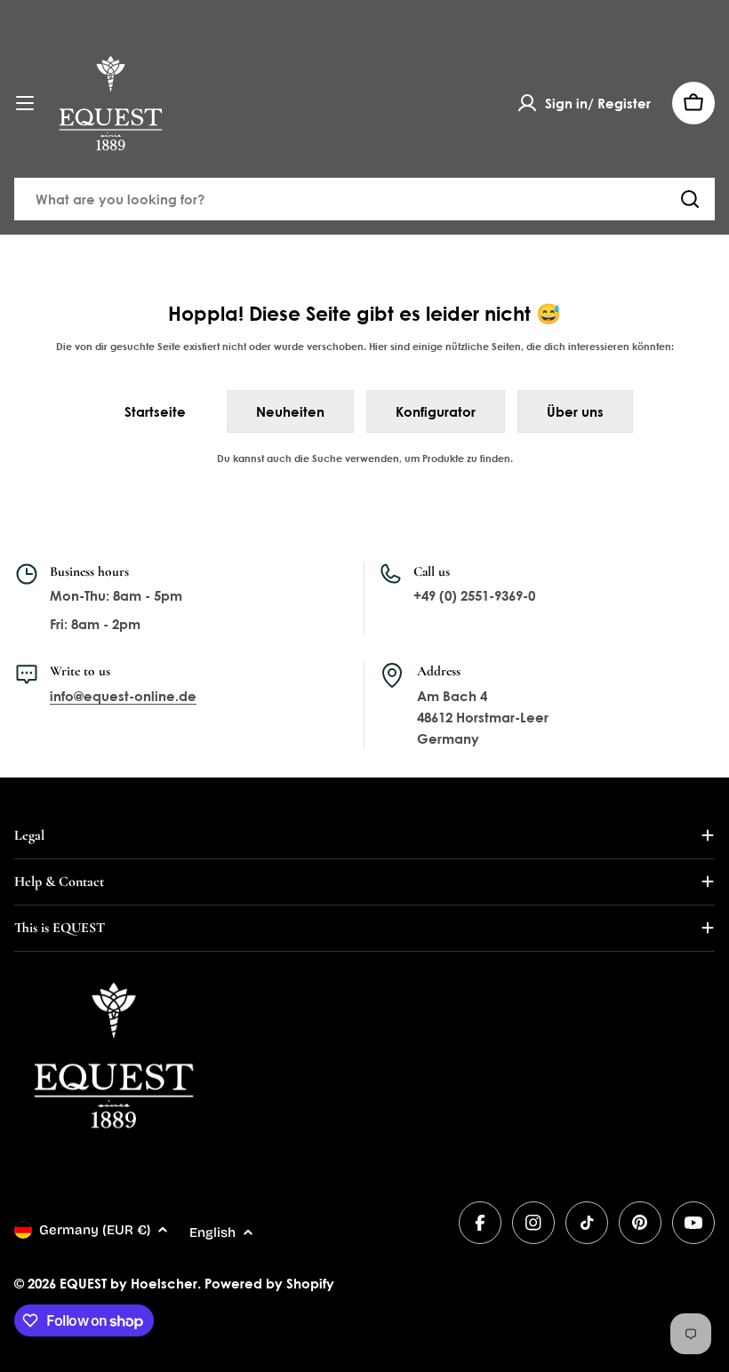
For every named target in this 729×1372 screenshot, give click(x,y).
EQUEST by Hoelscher (128, 1283)
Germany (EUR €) (94, 1230)
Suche (327, 458)
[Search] (690, 199)
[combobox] (364, 199)
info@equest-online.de (123, 696)
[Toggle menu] (25, 103)
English (212, 1232)
